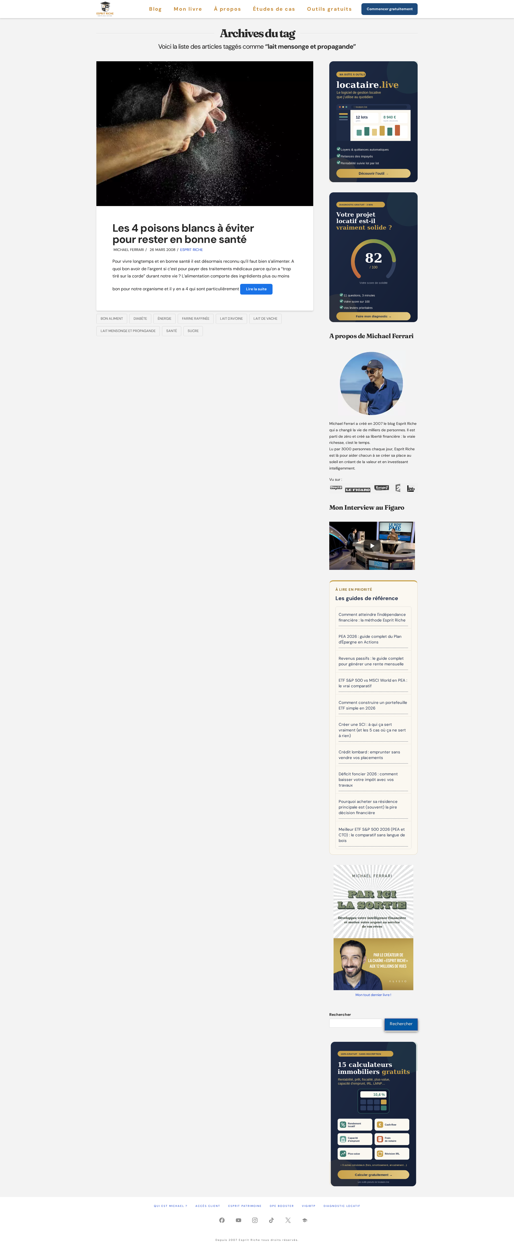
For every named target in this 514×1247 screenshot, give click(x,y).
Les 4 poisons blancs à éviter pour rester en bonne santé (183, 233)
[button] (372, 546)
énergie (164, 318)
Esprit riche (191, 249)
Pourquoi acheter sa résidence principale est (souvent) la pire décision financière (368, 807)
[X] (288, 1221)
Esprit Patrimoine (245, 1206)
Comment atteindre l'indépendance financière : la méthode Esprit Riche (372, 617)
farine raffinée (195, 318)
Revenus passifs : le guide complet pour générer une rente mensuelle (371, 661)
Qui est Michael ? (170, 1206)
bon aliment (112, 318)
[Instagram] (255, 1221)
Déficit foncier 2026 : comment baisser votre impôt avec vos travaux (368, 779)
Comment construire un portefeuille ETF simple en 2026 (373, 705)
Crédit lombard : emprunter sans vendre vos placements (369, 754)
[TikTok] (271, 1221)
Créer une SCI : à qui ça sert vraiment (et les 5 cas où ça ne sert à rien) (372, 730)
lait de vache (265, 318)
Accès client (207, 1206)
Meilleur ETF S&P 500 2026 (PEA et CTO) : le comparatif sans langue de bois (372, 835)
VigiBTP (309, 1206)
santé (171, 331)
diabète (140, 318)
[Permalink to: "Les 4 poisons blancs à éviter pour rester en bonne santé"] (204, 133)
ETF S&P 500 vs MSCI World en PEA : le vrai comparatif (373, 683)
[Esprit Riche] (105, 9)
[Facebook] (222, 1221)
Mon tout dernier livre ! (373, 995)
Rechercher (340, 1014)
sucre (193, 331)
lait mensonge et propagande (128, 331)
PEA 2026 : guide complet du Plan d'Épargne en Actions (370, 639)
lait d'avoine (231, 318)
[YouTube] (238, 1221)
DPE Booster (282, 1206)
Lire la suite (256, 289)
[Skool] (304, 1221)
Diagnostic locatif (342, 1206)
